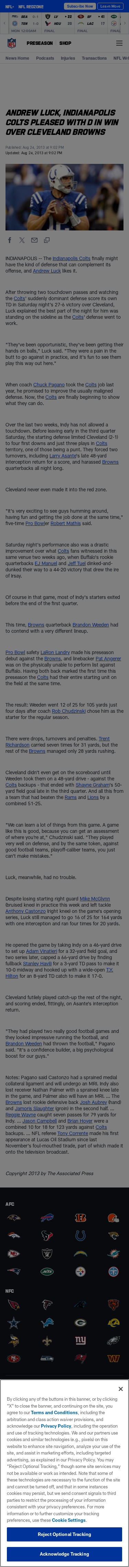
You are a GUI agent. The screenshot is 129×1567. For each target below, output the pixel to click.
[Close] (120, 1389)
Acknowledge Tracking (64, 1554)
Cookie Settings (69, 1520)
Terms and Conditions (54, 1412)
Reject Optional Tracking (64, 1534)
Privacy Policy (56, 1426)
